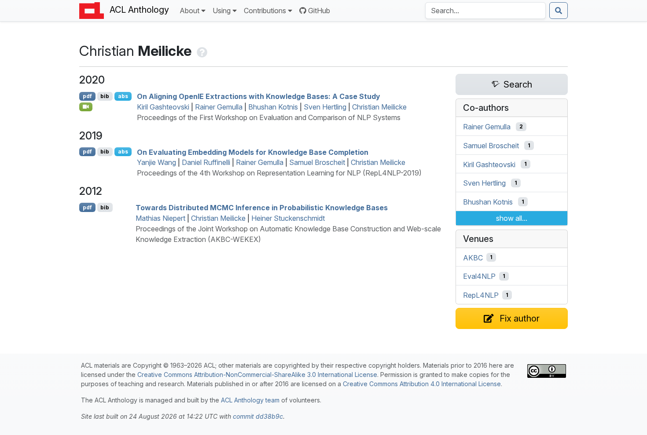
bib (104, 96)
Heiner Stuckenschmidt (288, 218)
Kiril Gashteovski (163, 106)
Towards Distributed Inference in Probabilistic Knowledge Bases (262, 207)
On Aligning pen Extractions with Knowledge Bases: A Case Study (258, 96)
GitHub (319, 10)
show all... (511, 218)
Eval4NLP (479, 276)
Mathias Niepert (160, 218)
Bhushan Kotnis (273, 106)
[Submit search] (558, 10)
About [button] (189, 10)
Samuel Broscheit (317, 162)
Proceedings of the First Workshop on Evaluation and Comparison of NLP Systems (269, 117)
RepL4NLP (481, 295)
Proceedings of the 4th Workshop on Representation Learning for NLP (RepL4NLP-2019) (279, 172)
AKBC (473, 257)
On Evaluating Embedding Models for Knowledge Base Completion (252, 151)
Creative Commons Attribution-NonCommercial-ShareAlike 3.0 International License (257, 374)
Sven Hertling (325, 106)
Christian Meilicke (379, 106)
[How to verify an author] (201, 50)
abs (123, 96)
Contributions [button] (265, 10)
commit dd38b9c (258, 416)
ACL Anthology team (250, 400)
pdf (87, 96)
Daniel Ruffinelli (206, 162)
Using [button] (222, 10)
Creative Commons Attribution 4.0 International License (422, 383)
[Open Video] (85, 106)
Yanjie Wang (156, 162)
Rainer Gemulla (219, 106)
